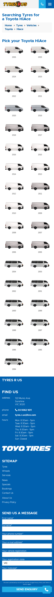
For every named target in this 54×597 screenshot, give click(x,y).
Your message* (9, 568)
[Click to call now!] (42, 4)
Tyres (4, 467)
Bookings (7, 489)
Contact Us (7, 493)
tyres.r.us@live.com (25, 415)
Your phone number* (12, 534)
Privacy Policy (9, 502)
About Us (7, 498)
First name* (8, 518)
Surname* (7, 525)
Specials (6, 484)
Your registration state (13, 559)
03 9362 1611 (24, 410)
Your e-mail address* (12, 542)
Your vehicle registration (14, 551)
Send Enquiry (27, 589)
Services (6, 475)
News (5, 480)
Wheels (6, 471)
